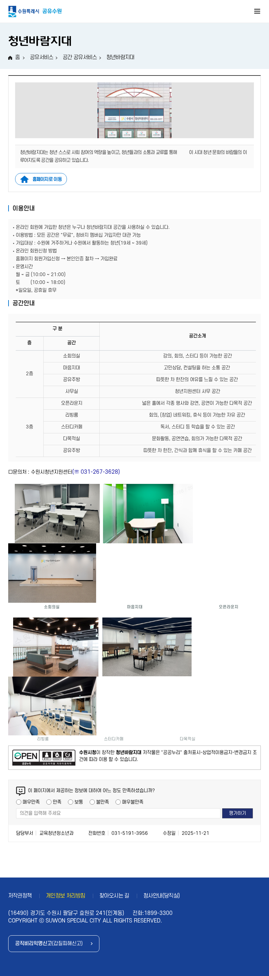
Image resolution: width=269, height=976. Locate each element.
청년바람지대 (120, 57)
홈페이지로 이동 (47, 179)
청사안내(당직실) (161, 896)
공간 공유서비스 (80, 57)
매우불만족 (132, 802)
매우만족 (31, 802)
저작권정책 (20, 896)
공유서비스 (41, 57)
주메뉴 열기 (257, 12)
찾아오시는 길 (114, 896)
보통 (78, 802)
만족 (57, 802)
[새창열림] (44, 757)
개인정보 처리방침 (65, 896)
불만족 (102, 802)
